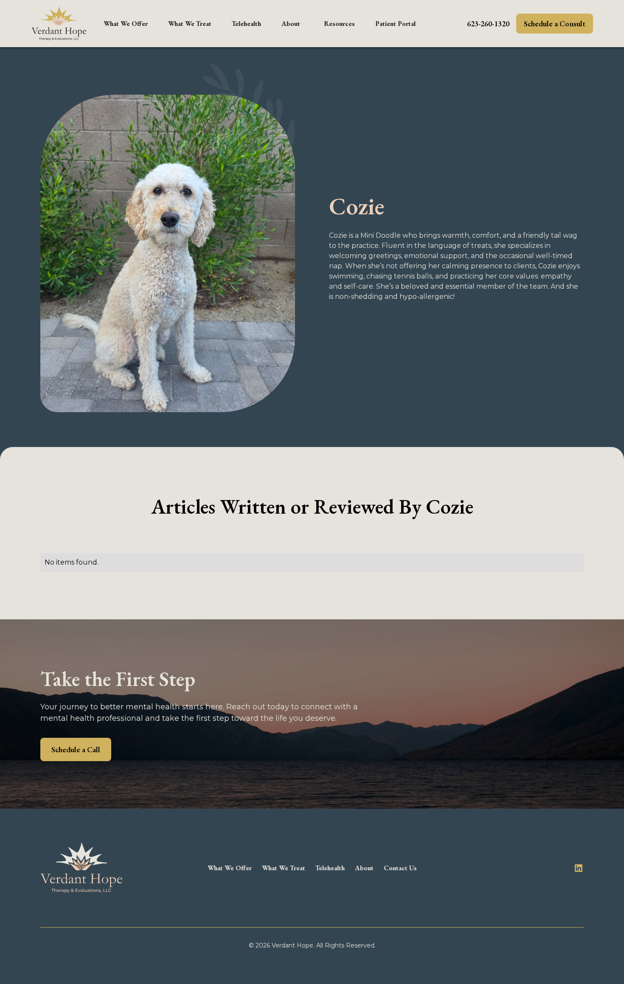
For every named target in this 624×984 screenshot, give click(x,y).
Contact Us (400, 867)
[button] (125, 24)
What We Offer (126, 23)
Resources (339, 23)
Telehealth (246, 23)
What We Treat (189, 23)
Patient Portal (395, 23)
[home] (59, 23)
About (290, 23)
